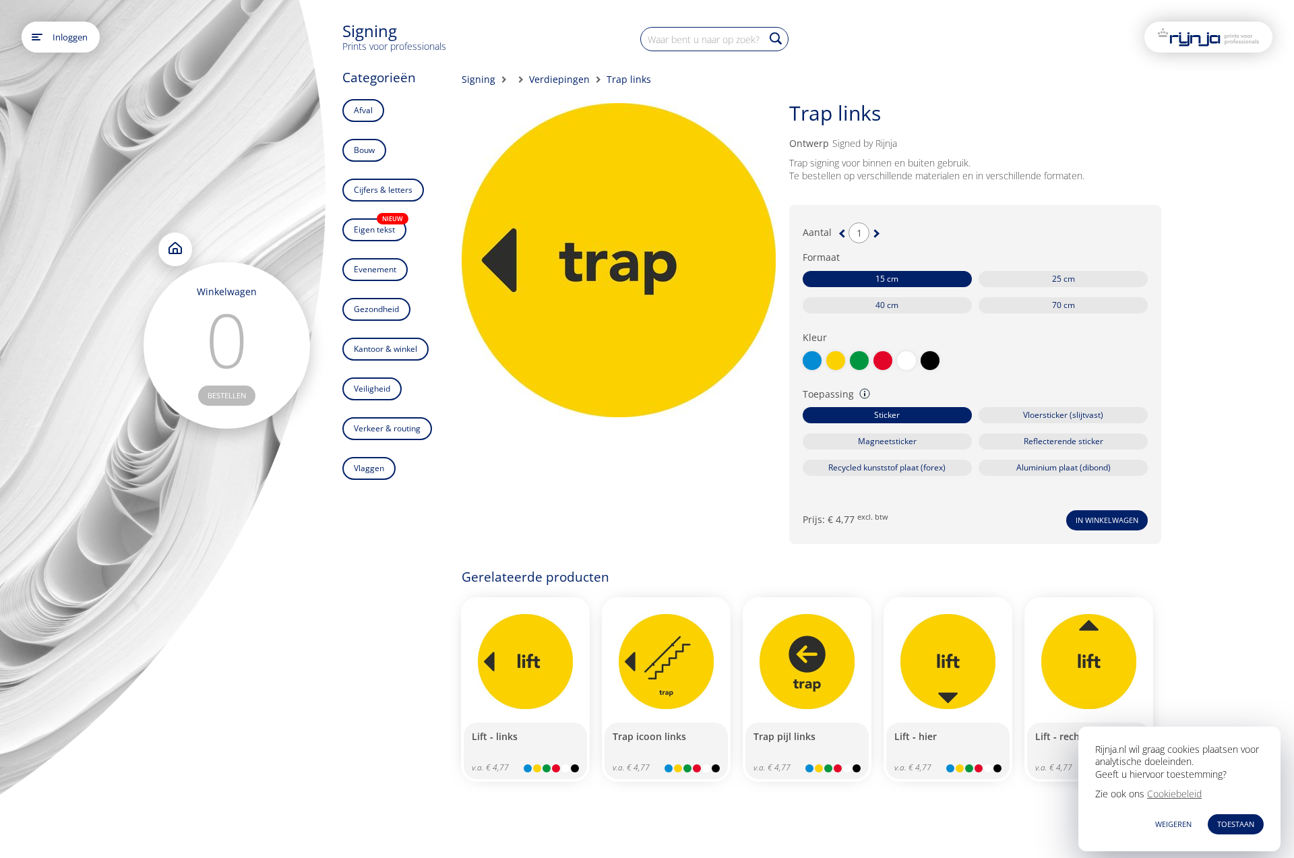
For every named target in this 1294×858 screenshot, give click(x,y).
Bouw (364, 150)
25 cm (1063, 278)
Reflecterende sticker (1063, 441)
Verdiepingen (559, 79)
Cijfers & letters (383, 189)
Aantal (817, 232)
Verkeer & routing (387, 428)
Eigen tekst (378, 226)
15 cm (886, 278)
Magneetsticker (887, 441)
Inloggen (70, 37)
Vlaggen (369, 468)
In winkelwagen (1107, 520)
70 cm (1063, 305)
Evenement (375, 269)
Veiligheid (372, 388)
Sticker (887, 415)
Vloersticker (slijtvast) (1063, 415)
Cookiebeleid (1174, 793)
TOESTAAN (1235, 824)
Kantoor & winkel (385, 349)
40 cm (886, 305)
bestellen (227, 395)
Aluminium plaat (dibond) (1063, 467)
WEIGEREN (1173, 824)
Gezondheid (376, 309)
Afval (363, 110)
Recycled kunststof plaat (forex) (887, 467)
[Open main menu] (37, 37)
